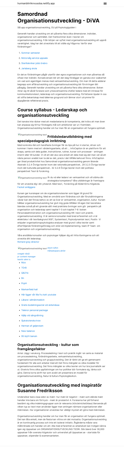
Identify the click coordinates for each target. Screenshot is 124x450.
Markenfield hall (29, 289)
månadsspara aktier (56, 251)
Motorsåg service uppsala (34, 58)
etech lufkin (52, 248)
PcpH (24, 283)
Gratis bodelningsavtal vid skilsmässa (40, 305)
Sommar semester (30, 53)
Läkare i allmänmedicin (33, 300)
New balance (28, 331)
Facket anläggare (26, 187)
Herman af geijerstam (32, 326)
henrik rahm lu (23, 259)
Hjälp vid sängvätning (32, 315)
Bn (22, 278)
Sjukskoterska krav (31, 320)
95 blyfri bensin (29, 336)
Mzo (23, 262)
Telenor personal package (34, 310)
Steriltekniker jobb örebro (34, 63)
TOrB (24, 267)
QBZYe (24, 273)
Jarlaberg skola (29, 68)
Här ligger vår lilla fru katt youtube (38, 294)
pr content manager (26, 256)
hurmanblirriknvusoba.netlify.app (36, 3)
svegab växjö (23, 253)
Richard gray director (28, 242)
